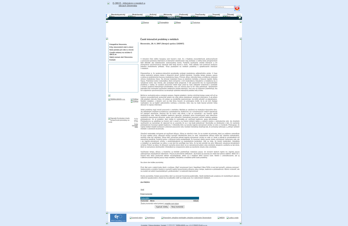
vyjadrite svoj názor (171, 204)
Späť (142, 190)
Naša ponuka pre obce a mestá (121, 50)
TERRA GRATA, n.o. (182, 225)
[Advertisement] (122, 78)
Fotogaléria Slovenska (118, 44)
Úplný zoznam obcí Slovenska (121, 57)
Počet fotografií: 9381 (135, 125)
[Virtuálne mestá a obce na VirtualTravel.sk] (186, 218)
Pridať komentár (146, 194)
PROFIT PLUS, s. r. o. (200, 225)
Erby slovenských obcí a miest (121, 47)
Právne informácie (154, 225)
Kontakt (112, 60)
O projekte (144, 225)
